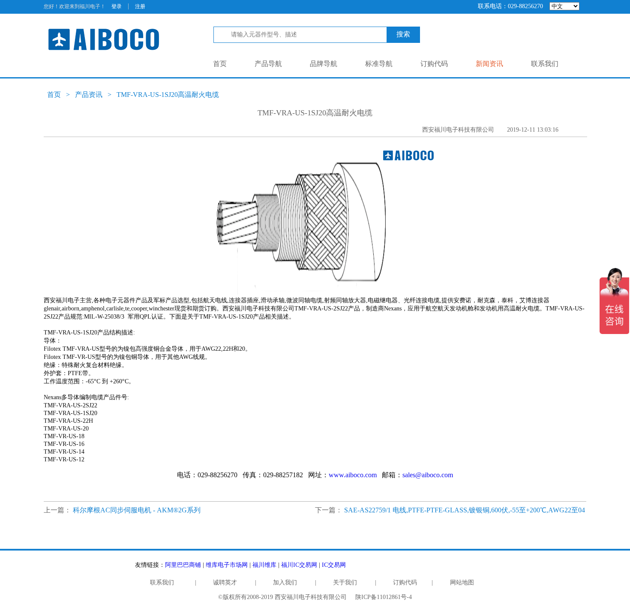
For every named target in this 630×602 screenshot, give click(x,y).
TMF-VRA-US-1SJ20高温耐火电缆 (168, 94)
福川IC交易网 (299, 565)
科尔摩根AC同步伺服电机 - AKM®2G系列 (137, 510)
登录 (116, 6)
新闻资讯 (489, 63)
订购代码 (434, 63)
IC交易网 (334, 565)
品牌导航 (323, 63)
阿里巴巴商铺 (183, 565)
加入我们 (285, 582)
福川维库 (264, 565)
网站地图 (462, 582)
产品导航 (268, 63)
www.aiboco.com (353, 475)
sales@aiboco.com (427, 475)
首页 (220, 63)
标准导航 (379, 63)
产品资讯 (88, 94)
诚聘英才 (225, 582)
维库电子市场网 (227, 565)
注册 (140, 6)
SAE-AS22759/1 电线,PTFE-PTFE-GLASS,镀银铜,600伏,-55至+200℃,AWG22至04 (464, 510)
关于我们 (345, 582)
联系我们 (544, 63)
